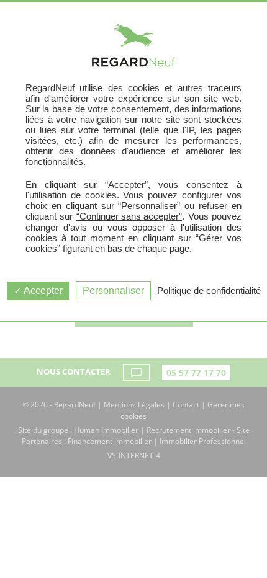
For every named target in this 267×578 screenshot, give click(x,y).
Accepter (42, 290)
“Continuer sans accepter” (129, 216)
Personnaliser (113, 290)
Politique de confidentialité (209, 290)
